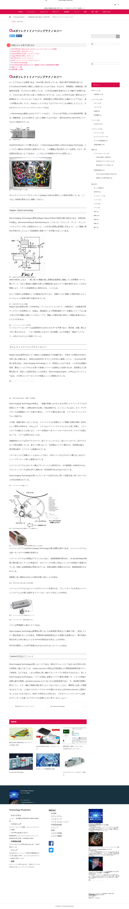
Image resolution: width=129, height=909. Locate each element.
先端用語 (66, 12)
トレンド (76, 12)
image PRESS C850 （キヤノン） (23, 56)
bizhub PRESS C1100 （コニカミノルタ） (25, 53)
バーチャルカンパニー (100, 153)
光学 (95, 211)
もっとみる (91, 831)
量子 (95, 227)
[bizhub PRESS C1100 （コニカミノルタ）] (48, 735)
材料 (95, 223)
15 (96, 898)
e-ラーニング (98, 132)
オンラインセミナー (100, 136)
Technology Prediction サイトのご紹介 (99, 825)
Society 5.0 (97, 124)
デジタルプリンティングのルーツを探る (74, 773)
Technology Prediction (20, 810)
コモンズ (96, 103)
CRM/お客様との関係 (102, 157)
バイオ (96, 203)
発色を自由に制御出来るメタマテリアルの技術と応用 (20, 744)
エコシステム (31, 12)
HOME (20, 12)
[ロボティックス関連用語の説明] (48, 760)
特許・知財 (94, 12)
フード (96, 207)
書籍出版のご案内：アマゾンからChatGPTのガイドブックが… (73, 748)
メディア (96, 107)
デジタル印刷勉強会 (100, 140)
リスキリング (44, 12)
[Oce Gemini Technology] (21, 761)
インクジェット (98, 196)
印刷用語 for (97, 94)
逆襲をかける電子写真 (102, 178)
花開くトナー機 (16, 67)
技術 (85, 12)
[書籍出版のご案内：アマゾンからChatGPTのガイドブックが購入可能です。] (75, 735)
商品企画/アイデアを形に (103, 165)
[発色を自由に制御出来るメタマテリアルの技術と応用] (21, 733)
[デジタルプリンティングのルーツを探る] (75, 761)
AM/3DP (96, 192)
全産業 (96, 111)
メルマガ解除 (56, 836)
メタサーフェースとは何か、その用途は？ (99, 872)
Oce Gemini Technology (19, 62)
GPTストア (56, 12)
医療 (95, 215)
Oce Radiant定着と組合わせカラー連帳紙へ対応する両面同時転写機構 (35, 65)
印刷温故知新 (98, 170)
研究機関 (96, 115)
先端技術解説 (98, 144)
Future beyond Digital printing (105, 174)
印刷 (95, 219)
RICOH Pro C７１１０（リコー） (22, 58)
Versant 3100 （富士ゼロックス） (22, 51)
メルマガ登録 (56, 833)
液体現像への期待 (17, 69)
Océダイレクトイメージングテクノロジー (25, 60)
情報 (92, 149)
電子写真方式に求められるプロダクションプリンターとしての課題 (34, 49)
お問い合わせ (107, 12)
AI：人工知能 (98, 188)
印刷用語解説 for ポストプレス (96, 894)
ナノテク (96, 199)
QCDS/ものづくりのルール (104, 161)
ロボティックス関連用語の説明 (45, 769)
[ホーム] (9, 17)
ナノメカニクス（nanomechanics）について (100, 849)
